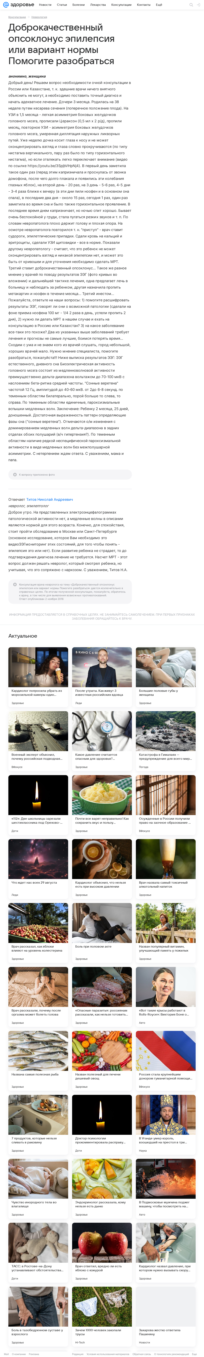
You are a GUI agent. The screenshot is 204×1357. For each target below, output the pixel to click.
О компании (19, 1354)
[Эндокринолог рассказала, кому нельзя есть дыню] (102, 1189)
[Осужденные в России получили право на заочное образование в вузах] (166, 805)
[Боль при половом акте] (102, 933)
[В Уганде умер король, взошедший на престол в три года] (166, 1125)
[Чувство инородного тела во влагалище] (38, 1189)
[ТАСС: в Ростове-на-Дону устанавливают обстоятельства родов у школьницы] (38, 1253)
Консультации (17, 17)
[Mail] (6, 5)
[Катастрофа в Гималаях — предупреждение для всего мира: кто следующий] (166, 741)
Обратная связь (141, 1354)
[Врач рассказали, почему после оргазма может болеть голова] (38, 997)
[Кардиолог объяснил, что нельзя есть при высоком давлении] (102, 869)
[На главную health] (21, 5)
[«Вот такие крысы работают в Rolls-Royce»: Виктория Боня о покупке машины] (166, 997)
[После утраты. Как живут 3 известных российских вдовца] (102, 677)
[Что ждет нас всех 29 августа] (38, 869)
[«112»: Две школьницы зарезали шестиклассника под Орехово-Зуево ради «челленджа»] (38, 805)
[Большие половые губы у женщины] (166, 677)
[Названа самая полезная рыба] (38, 1061)
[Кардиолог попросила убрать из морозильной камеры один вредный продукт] (38, 677)
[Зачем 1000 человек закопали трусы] (102, 1317)
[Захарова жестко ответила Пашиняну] (166, 1317)
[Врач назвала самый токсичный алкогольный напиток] (166, 869)
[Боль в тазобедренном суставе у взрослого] (38, 1317)
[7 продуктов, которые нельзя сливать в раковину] (38, 1125)
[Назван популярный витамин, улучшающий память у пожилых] (166, 933)
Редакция (77, 1354)
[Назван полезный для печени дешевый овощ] (102, 1061)
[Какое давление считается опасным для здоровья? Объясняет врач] (102, 741)
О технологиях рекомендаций (171, 1354)
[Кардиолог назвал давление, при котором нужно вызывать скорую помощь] (166, 1253)
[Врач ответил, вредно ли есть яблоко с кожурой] (102, 1253)
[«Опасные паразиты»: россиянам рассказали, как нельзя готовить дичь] (102, 997)
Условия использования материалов (108, 1354)
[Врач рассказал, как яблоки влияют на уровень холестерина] (38, 933)
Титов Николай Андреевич (49, 499)
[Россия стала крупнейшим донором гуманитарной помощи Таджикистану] (166, 1061)
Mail (6, 1354)
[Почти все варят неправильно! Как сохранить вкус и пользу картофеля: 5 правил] (102, 805)
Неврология (39, 17)
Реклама (34, 1354)
